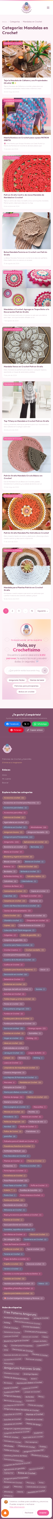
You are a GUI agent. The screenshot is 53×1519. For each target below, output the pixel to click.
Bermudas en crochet (12, 1401)
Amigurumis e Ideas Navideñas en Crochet (21, 1410)
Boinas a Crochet (36, 1468)
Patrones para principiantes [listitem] (26, 686)
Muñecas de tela (37, 1122)
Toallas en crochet (12, 1249)
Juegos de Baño (36, 1053)
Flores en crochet (13, 1004)
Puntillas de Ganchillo (30, 1190)
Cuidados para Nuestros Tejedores (19, 970)
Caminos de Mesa (12, 886)
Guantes (42, 1446)
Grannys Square (31, 1374)
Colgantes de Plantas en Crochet (17, 1464)
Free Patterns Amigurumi (20, 1313)
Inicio (4, 21)
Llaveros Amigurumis (14, 1072)
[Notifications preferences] (5, 1513)
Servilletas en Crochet (14, 1234)
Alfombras (8, 1491)
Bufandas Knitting (12, 876)
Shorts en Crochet (38, 1234)
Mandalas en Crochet (30, 1082)
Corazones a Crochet (12, 1358)
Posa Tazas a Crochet (14, 1185)
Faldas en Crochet (11, 1451)
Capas (45, 1336)
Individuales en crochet (36, 1487)
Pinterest (17, 730)
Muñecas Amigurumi (14, 1122)
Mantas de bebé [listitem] (37, 680)
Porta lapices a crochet (15, 1171)
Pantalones (32, 1131)
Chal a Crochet (11, 916)
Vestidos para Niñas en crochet (18, 1284)
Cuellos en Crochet (13, 965)
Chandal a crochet (12, 920)
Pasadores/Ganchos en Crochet (18, 1146)
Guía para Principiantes (13, 1460)
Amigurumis (11, 842)
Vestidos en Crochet (14, 1279)
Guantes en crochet (13, 1033)
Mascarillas (39, 1107)
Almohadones (38, 827)
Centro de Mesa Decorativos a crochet (21, 906)
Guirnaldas (34, 1033)
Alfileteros (8, 1496)
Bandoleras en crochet (14, 847)
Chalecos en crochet (35, 916)
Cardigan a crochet (30, 896)
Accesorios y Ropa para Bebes (16, 1318)
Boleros (8, 867)
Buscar (5, 782)
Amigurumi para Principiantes (18, 837)
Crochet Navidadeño (31, 1327)
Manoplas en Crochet (14, 1087)
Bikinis (40, 1396)
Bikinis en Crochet (13, 852)
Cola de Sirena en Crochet (31, 925)
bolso (41, 1482)
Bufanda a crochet (30, 871)
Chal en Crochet (11, 1327)
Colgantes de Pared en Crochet (16, 1433)
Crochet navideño (34, 950)
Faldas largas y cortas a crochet (19, 999)
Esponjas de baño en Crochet (17, 989)
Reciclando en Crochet (14, 1205)
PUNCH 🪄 (9, 1190)
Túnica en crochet (35, 1264)
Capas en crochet (39, 891)
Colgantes (10, 935)
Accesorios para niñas (14, 813)
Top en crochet (35, 1249)
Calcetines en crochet (13, 1423)
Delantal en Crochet (13, 979)
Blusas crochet (12, 862)
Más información (17, 1507)
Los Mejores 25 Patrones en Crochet (20, 1077)
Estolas (40, 989)
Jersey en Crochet (13, 1053)
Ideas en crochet (13, 1043)
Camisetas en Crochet (14, 891)
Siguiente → (43, 611)
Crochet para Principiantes (36, 1332)
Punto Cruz (9, 1195)
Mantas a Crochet (34, 1414)
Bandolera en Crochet (13, 1482)
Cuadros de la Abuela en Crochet (19, 960)
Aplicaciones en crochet (35, 842)
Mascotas (18, 1487)
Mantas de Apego (13, 1097)
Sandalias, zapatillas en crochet (18, 1229)
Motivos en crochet (31, 1117)
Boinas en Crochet (34, 862)
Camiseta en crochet (12, 1442)
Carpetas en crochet (14, 901)
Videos (42, 1284)
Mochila (33, 1112)
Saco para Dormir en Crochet (17, 1225)
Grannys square (36, 1028)
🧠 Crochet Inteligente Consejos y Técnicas (23, 1298)
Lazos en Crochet (12, 1063)
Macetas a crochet (40, 1354)
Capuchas (9, 896)
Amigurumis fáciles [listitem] (17, 680)
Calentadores (28, 881)
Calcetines (10, 881)
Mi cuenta (6, 779)
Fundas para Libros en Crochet (18, 1019)
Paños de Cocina (12, 1131)
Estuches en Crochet (14, 994)
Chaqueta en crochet (33, 1419)
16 (32, 611)
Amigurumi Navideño (37, 832)
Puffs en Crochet (39, 1185)
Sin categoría (11, 1239)
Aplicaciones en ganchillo (14, 1468)
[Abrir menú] (48, 7)
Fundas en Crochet (13, 1014)
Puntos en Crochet (13, 1200)
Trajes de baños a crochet (16, 1259)
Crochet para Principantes (16, 955)
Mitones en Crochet (13, 1112)
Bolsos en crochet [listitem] (26, 692)
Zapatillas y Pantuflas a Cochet (18, 1288)
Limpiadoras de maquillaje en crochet (20, 1068)
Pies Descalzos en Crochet (16, 1156)
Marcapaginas (31, 1441)
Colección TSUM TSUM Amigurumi (19, 930)
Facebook (14, 724)
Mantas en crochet (37, 1097)
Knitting (38, 1058)
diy (5, 1345)
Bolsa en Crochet (28, 867)
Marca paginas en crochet (16, 1107)
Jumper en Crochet (32, 1392)
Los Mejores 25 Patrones (14, 1405)
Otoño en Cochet (28, 1127)
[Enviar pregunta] (45, 670)
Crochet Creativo (12, 950)
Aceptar (43, 1512)
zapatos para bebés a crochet (18, 1293)
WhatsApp (42, 724)
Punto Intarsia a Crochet (31, 1195)
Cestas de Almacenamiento (15, 1378)
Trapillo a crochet (12, 1264)
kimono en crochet (30, 1336)
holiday (7, 1323)
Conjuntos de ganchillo (14, 940)
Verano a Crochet (12, 1269)
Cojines (9, 925)
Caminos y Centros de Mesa (15, 1455)
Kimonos (23, 1058)
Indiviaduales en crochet (15, 1048)
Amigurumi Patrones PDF (34, 1450)
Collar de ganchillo (30, 935)
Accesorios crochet (14, 798)
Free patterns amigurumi (16, 1009)
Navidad (9, 1127)
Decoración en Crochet (22, 1349)
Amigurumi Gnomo (13, 832)
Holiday (32, 1038)
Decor (44, 970)
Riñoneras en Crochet (14, 1210)
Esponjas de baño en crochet (16, 1354)
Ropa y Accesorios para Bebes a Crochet (22, 1215)
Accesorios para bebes (15, 808)
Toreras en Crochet (13, 1254)
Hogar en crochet (12, 1038)
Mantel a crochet (12, 1102)
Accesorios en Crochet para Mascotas (21, 803)
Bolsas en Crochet (27, 1473)
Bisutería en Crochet (39, 1455)
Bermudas (36, 847)
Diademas (38, 1432)
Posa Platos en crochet (15, 1180)
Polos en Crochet (36, 1161)
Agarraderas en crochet (15, 822)
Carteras (35, 901)
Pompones (9, 1166)
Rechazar (29, 1512)
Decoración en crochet (15, 974)
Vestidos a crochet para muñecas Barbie (22, 1274)
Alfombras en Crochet (14, 827)
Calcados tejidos (35, 876)
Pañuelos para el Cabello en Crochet (20, 1141)
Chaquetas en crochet (37, 920)
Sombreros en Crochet (35, 1239)
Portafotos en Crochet (14, 1176)
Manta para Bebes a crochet (17, 1092)
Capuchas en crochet (12, 1414)
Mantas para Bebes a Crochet (29, 1383)
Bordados (9, 871)
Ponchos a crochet (30, 1166)
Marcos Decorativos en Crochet (27, 1323)
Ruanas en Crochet (13, 1220)
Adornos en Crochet (14, 817)
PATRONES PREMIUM (14, 1151)
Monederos (10, 1117)
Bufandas (30, 1396)
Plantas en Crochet (13, 1161)
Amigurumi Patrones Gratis (22, 1369)
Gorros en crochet (13, 1028)
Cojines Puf (8, 1473)
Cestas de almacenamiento (17, 911)
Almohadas (8, 1446)
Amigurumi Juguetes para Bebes (17, 1428)
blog (6, 1350)
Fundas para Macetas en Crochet (19, 1024)
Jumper (8, 1058)
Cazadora (30, 1401)
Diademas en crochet (14, 984)
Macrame (9, 1082)
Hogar (6, 1487)
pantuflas (9, 1136)
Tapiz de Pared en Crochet (16, 1244)
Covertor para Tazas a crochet (18, 945)
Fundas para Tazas (12, 1391)
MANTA (20, 1491)
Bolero (34, 1378)
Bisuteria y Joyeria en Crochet (18, 857)
